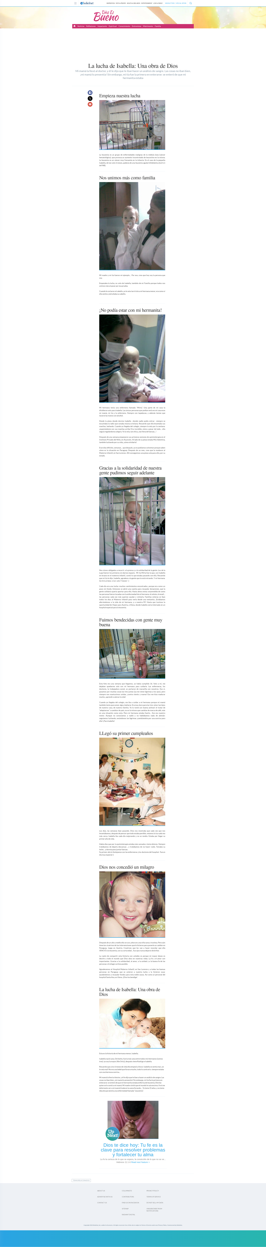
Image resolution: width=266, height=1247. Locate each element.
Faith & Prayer (121, 3)
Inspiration (111, 3)
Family (158, 3)
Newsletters (169, 3)
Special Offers (181, 3)
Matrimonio (148, 26)
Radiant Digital (128, 1214)
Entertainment (146, 3)
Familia (158, 26)
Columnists (127, 1191)
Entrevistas (136, 26)
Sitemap (125, 1209)
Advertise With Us (104, 1197)
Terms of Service (154, 1197)
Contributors (128, 1197)
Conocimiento (124, 26)
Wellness (133, 3)
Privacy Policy (153, 1191)
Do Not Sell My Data (155, 1203)
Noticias (81, 26)
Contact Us (102, 1203)
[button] (190, 3)
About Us (101, 1191)
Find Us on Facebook (130, 1203)
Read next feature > (140, 1162)
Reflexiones (91, 26)
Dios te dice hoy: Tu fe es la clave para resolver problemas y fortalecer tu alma (133, 1149)
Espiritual (113, 26)
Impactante (102, 26)
